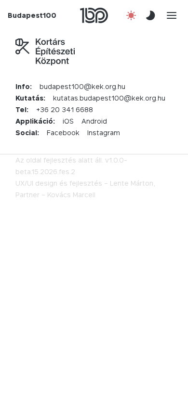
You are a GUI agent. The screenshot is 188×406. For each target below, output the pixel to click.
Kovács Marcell (71, 194)
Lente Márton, (132, 183)
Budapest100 (32, 15)
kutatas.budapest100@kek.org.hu (109, 98)
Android (94, 121)
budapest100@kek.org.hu (82, 86)
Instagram (103, 132)
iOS (68, 121)
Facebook (63, 132)
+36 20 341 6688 (64, 109)
